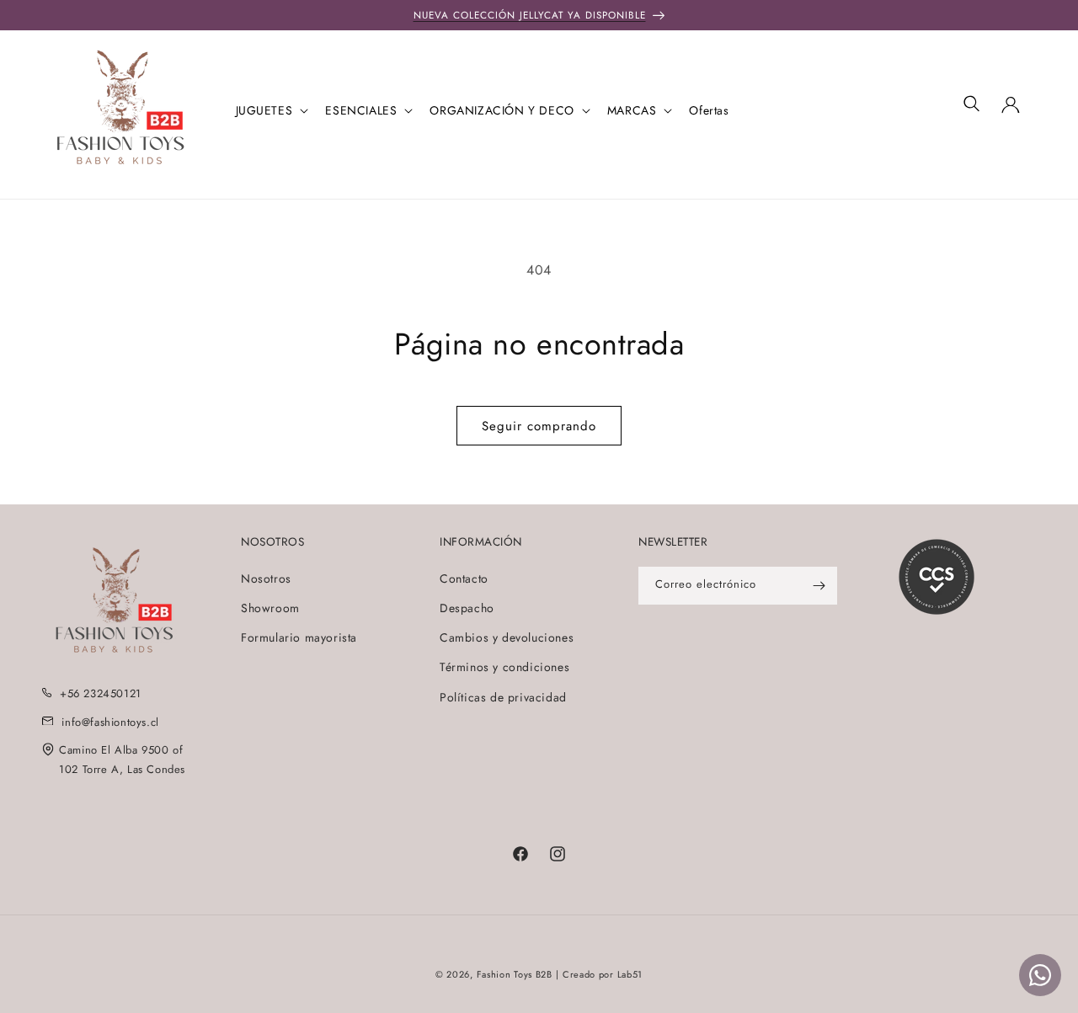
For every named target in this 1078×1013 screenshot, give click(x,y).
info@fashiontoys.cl (109, 722)
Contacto (464, 578)
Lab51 (630, 974)
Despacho (467, 608)
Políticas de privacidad (503, 697)
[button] (271, 110)
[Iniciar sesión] (1010, 110)
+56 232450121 (100, 693)
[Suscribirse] (818, 586)
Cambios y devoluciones (507, 637)
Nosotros (266, 578)
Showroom (270, 608)
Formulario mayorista (299, 637)
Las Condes (156, 769)
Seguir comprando (539, 426)
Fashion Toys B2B (514, 974)
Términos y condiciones (504, 666)
